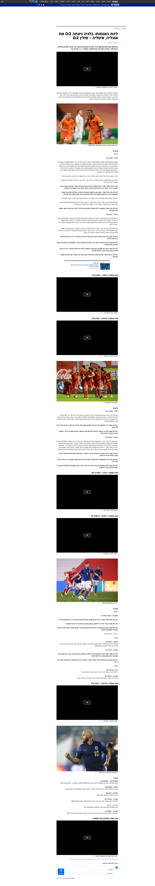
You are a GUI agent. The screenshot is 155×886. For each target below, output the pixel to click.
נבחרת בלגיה (107, 859)
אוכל (79, 1)
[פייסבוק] (37, 5)
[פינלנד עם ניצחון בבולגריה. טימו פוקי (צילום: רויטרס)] (87, 750)
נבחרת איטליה (78, 859)
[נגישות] (2, 2)
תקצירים (69, 4)
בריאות (74, 1)
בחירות (98, 1)
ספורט (103, 1)
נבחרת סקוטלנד (86, 859)
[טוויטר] (39, 5)
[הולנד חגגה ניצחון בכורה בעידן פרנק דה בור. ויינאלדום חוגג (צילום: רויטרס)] (87, 125)
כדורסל (83, 4)
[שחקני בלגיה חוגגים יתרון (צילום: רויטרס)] (87, 382)
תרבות (92, 1)
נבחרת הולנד (101, 859)
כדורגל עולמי (89, 4)
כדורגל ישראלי (96, 4)
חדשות (109, 1)
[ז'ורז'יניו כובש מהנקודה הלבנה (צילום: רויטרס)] (87, 582)
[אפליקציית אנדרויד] (44, 5)
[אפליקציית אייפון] (41, 5)
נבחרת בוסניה (94, 859)
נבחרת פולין (72, 859)
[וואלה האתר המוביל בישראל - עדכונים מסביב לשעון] (115, 1)
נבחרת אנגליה (114, 859)
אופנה (56, 1)
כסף (83, 1)
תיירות (68, 1)
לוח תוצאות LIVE (105, 4)
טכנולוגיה (62, 1)
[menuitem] (108, 1)
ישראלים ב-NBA (76, 4)
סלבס (87, 1)
